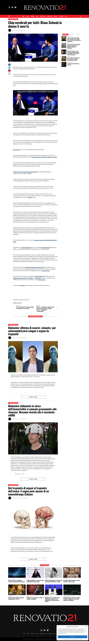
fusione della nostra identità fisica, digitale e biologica (44, 157)
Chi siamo (32, 16)
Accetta (72, 636)
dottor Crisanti (41, 279)
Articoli (27, 16)
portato (21, 278)
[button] (86, 626)
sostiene (30, 197)
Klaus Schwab (16, 149)
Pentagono (38, 278)
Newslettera (49, 16)
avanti (25, 278)
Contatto (56, 16)
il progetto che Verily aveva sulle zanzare (34, 267)
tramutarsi (22, 285)
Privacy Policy (43, 16)
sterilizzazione (38, 276)
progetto (45, 270)
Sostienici (61, 16)
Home (23, 16)
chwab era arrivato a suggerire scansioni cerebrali (25, 171)
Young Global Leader (26, 247)
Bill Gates (30, 278)
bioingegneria (16, 278)
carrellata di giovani (46, 247)
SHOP (66, 16)
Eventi (37, 16)
